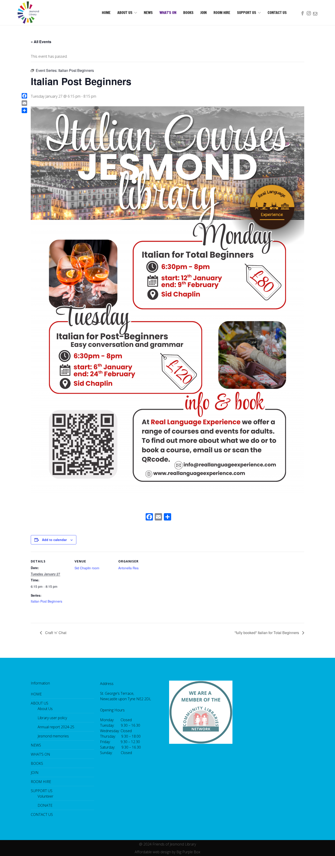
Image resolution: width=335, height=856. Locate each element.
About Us (45, 708)
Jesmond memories (53, 736)
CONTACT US (277, 12)
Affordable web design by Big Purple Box (167, 851)
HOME (106, 12)
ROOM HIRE (222, 12)
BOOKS (188, 12)
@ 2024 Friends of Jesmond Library (167, 844)
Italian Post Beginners (46, 601)
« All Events (41, 41)
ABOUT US (124, 12)
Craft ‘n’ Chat (55, 632)
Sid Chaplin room (87, 568)
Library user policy (52, 717)
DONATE (45, 805)
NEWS (148, 12)
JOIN (203, 12)
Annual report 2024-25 (56, 726)
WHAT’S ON (168, 12)
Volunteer (45, 796)
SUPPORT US (246, 12)
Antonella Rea (128, 568)
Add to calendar (54, 539)
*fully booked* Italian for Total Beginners (267, 632)
